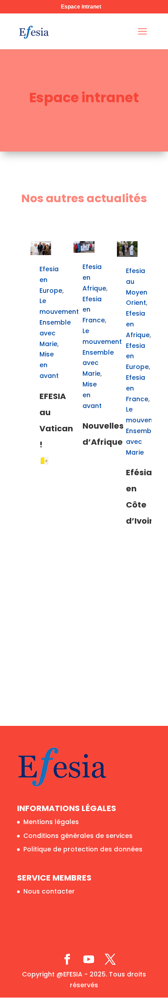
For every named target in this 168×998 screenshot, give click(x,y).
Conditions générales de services (78, 835)
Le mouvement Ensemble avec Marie (59, 322)
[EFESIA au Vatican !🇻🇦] (41, 248)
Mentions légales (51, 821)
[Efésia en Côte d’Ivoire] (127, 249)
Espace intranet (81, 7)
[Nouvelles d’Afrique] (84, 247)
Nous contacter (49, 891)
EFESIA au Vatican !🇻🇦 (56, 428)
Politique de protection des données (82, 849)
